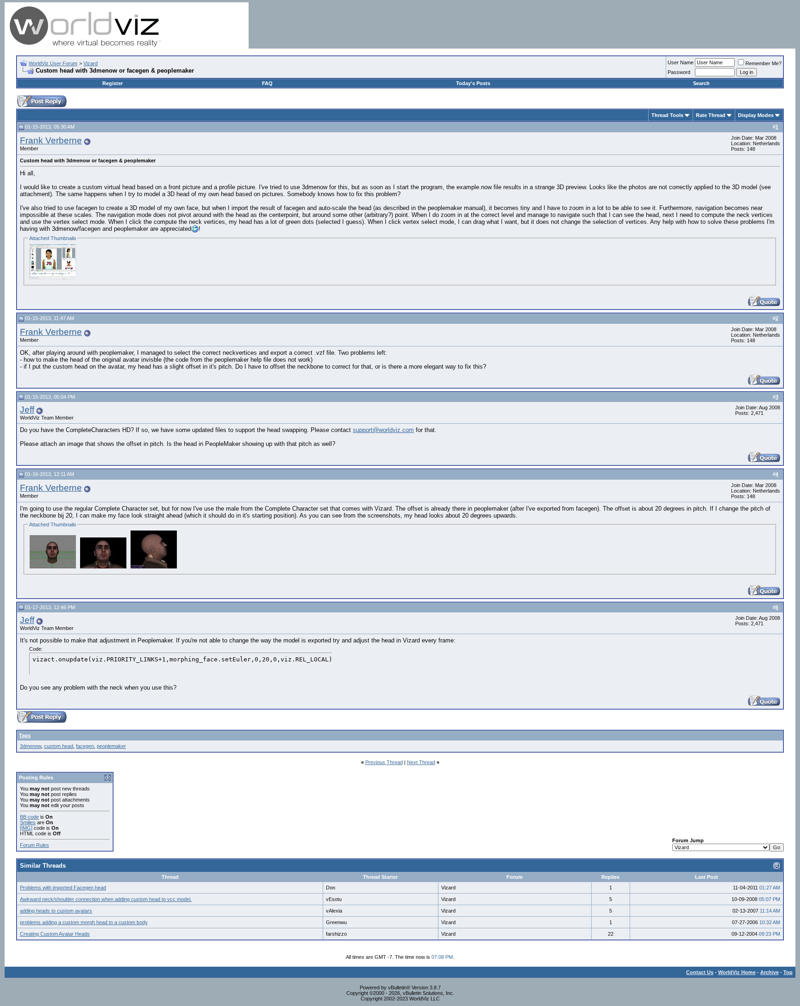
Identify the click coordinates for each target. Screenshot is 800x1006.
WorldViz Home (737, 972)
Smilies (28, 822)
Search (701, 83)
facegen (85, 746)
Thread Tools (667, 115)
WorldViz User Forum (53, 63)
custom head (58, 746)
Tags (25, 735)
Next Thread (421, 762)
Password (679, 72)
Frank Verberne (51, 140)
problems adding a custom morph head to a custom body (84, 922)
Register (112, 83)
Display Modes (756, 115)
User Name (681, 62)
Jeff (27, 409)
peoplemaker (111, 746)
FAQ (267, 83)
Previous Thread (384, 762)
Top (788, 972)
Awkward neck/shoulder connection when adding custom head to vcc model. (106, 899)
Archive (769, 972)
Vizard (90, 63)
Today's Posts (473, 83)
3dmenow (30, 746)
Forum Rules (34, 845)
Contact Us (699, 972)
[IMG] (26, 828)
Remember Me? (763, 63)
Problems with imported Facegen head (63, 887)
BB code (29, 817)
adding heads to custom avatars (56, 910)
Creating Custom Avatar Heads (55, 934)
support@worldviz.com (383, 429)
